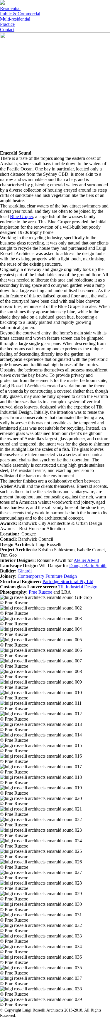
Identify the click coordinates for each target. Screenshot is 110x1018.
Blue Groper (21, 216)
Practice (7, 24)
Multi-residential (15, 18)
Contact (7, 29)
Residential (10, 8)
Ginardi (25, 570)
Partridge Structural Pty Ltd (68, 581)
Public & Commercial (20, 13)
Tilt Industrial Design (77, 586)
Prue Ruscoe (40, 592)
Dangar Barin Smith (87, 565)
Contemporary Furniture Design (47, 576)
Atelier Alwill (86, 560)
